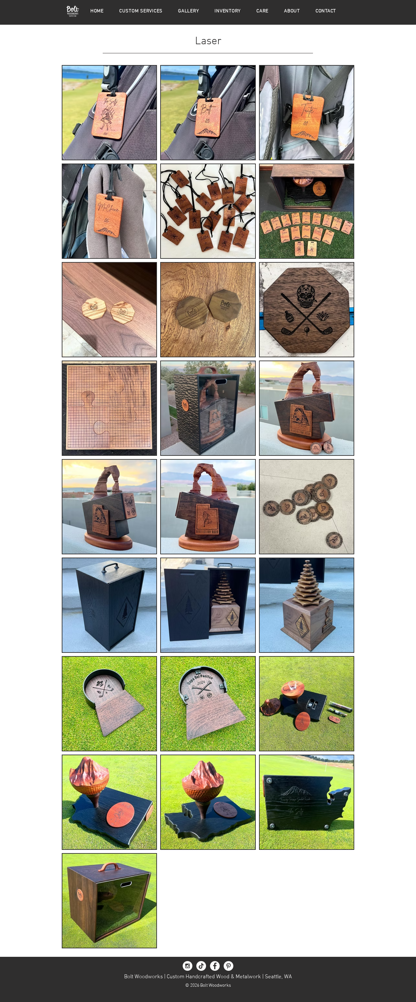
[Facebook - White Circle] (215, 966)
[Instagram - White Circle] (187, 966)
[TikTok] (201, 966)
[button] (188, 11)
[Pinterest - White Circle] (228, 966)
